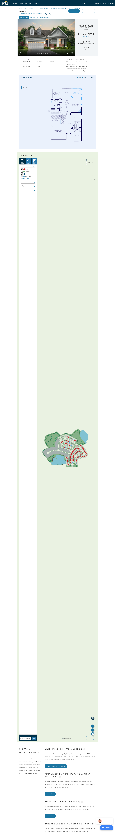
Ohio (25, 8)
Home (20, 8)
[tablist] (29, 87)
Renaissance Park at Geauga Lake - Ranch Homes (52, 8)
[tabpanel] (69, 113)
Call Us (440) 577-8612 (88, 11)
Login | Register (88, 3)
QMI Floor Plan (34, 17)
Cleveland (30, 8)
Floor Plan (27, 77)
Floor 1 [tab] (25, 87)
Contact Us (98, 3)
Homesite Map (44, 17)
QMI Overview (24, 17)
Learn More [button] (50, 794)
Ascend (68, 8)
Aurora (36, 8)
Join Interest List (74, 11)
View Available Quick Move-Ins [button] (56, 766)
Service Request (109, 3)
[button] (18, 3)
